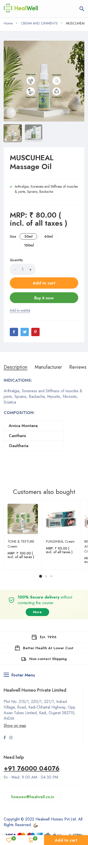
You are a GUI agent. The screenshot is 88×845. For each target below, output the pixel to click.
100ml (29, 245)
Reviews (77, 367)
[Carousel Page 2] (46, 576)
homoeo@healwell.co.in (32, 797)
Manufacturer (48, 367)
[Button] (81, 8)
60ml (48, 236)
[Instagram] (10, 738)
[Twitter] (25, 332)
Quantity (16, 259)
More (37, 612)
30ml (28, 236)
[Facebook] (14, 332)
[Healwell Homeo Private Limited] (21, 9)
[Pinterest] (35, 332)
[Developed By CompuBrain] (35, 825)
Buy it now (44, 298)
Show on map (15, 725)
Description (15, 367)
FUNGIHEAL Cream (60, 541)
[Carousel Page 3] (51, 576)
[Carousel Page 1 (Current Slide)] (40, 576)
